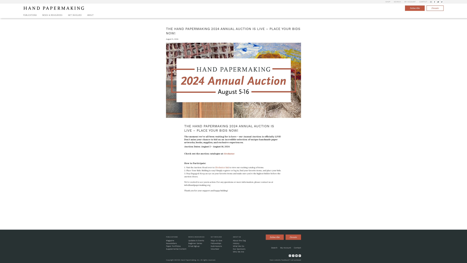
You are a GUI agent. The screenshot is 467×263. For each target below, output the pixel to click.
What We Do (238, 246)
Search (274, 248)
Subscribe (415, 8)
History (236, 243)
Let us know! (296, 260)
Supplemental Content (176, 249)
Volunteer (215, 249)
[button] (31, 15)
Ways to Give (216, 240)
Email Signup (194, 246)
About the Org (239, 240)
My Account (285, 248)
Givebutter (229, 153)
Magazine (170, 240)
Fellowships (216, 243)
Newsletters (171, 243)
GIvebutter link (222, 167)
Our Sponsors (239, 249)
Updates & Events (196, 240)
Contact (297, 248)
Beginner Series (195, 243)
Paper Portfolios (173, 246)
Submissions (216, 246)
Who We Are (238, 252)
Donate (435, 8)
